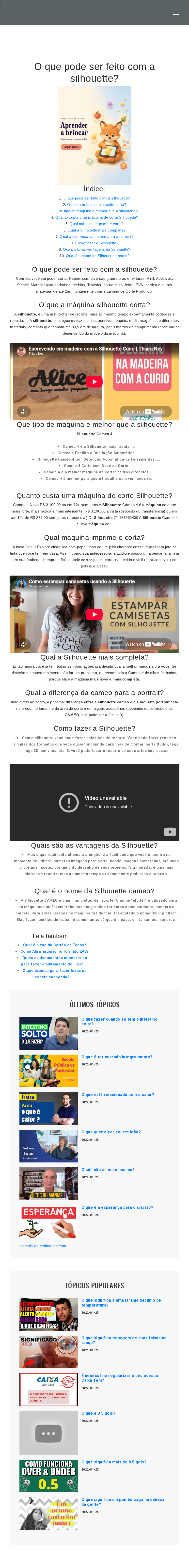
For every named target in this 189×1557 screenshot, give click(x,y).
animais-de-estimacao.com (42, 1246)
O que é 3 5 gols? (98, 1413)
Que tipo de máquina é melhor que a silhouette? (97, 211)
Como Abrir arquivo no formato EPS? (55, 951)
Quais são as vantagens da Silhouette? (96, 249)
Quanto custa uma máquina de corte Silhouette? (96, 217)
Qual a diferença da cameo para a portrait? (96, 236)
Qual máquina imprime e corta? (97, 224)
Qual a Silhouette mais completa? (97, 230)
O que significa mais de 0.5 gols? (114, 1462)
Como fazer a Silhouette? (96, 243)
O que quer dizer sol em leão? (111, 1132)
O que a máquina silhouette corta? (96, 204)
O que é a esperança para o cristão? (117, 1207)
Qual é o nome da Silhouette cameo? (97, 256)
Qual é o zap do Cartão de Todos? (54, 945)
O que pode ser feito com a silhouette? (96, 198)
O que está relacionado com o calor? (118, 1094)
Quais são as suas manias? (108, 1169)
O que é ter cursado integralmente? (117, 1057)
